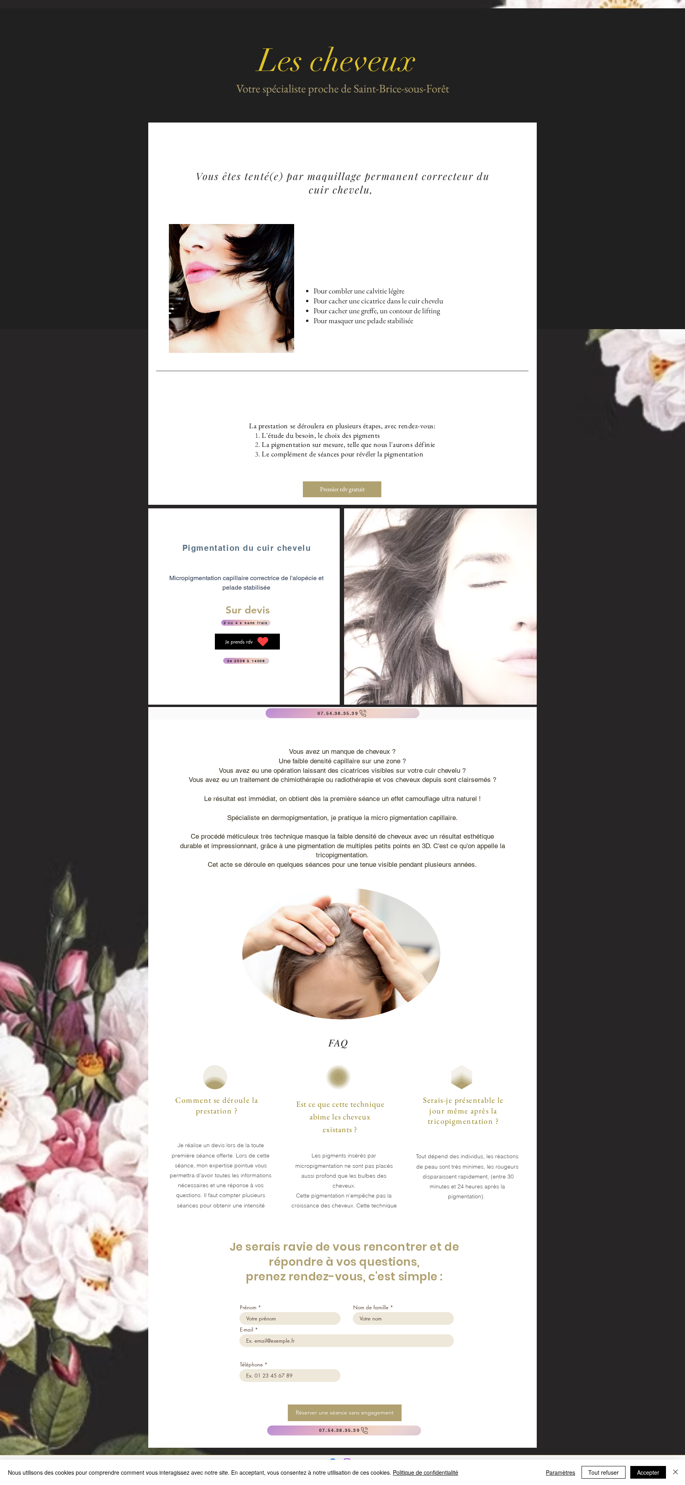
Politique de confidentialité (425, 1472)
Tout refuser (603, 1472)
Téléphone (251, 1364)
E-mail (246, 1329)
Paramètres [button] (560, 1472)
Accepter (648, 1472)
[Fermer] (675, 1472)
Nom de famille (370, 1307)
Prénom (248, 1307)
